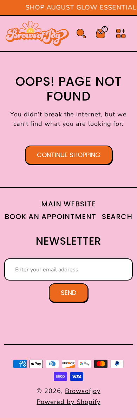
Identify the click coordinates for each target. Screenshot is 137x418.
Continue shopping (68, 154)
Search (117, 216)
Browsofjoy (82, 391)
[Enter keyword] (81, 33)
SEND (68, 292)
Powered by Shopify (68, 402)
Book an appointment (50, 216)
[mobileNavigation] (121, 33)
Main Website (68, 204)
